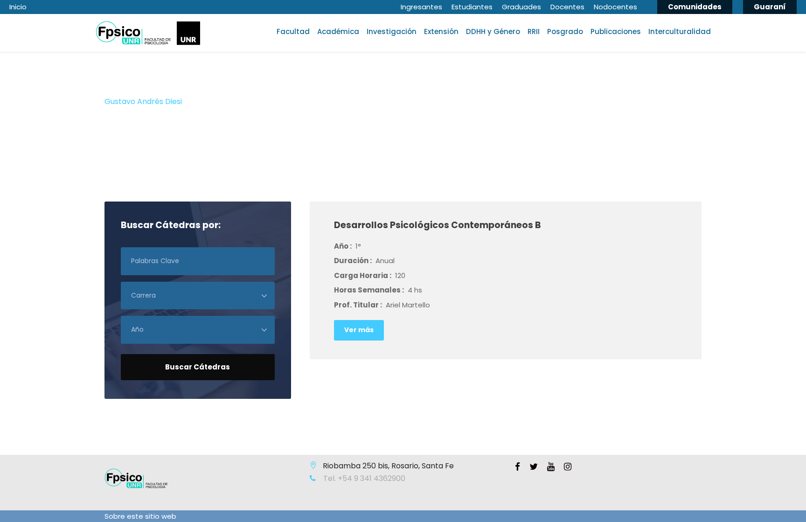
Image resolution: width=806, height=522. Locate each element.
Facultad (293, 31)
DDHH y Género (493, 31)
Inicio (18, 7)
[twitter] (533, 466)
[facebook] (517, 466)
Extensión (441, 31)
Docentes (567, 7)
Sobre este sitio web (140, 516)
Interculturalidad (679, 31)
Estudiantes (472, 7)
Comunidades (695, 7)
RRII (534, 31)
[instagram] (567, 466)
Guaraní (770, 7)
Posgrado (565, 31)
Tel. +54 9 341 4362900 (363, 478)
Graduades (521, 7)
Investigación (392, 31)
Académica (338, 31)
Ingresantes (421, 7)
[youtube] (551, 466)
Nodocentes (615, 7)
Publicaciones (616, 31)
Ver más (359, 329)
